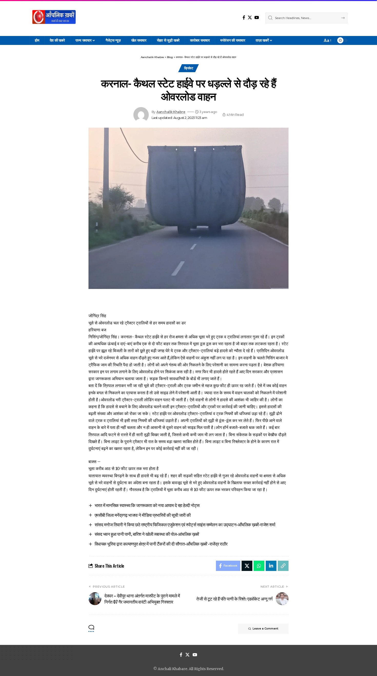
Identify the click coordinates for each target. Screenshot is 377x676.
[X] (249, 17)
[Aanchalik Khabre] (54, 18)
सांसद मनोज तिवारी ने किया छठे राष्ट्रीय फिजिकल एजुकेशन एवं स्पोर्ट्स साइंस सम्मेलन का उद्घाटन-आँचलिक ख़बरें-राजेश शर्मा (185, 524)
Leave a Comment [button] (265, 628)
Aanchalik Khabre (170, 112)
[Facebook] (243, 17)
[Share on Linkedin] (271, 566)
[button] (327, 40)
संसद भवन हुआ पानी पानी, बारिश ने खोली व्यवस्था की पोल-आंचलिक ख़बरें (147, 534)
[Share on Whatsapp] (259, 566)
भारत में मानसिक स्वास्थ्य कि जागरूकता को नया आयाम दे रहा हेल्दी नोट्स (147, 505)
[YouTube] (256, 17)
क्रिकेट (188, 68)
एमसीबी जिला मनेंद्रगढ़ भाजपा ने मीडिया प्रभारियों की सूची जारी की (143, 515)
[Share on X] (247, 566)
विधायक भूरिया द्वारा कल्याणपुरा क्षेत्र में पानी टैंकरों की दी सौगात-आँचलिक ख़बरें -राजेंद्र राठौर (161, 543)
